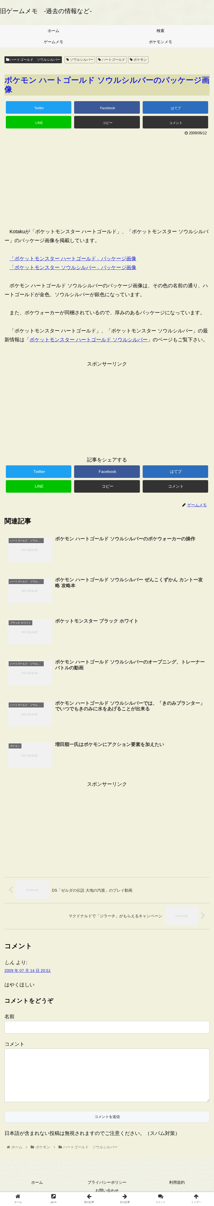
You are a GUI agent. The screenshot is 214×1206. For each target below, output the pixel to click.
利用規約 (177, 1182)
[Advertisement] (107, 179)
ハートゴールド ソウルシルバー (34, 60)
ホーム (37, 1182)
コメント (14, 1044)
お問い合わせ (107, 1190)
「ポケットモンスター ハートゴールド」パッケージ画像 (72, 258)
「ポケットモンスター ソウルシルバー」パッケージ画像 (72, 267)
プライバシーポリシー (107, 1182)
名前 (9, 1016)
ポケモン (140, 60)
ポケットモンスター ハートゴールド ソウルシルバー (89, 339)
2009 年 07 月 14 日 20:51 (27, 970)
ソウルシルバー (81, 60)
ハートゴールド (113, 60)
